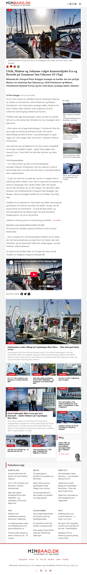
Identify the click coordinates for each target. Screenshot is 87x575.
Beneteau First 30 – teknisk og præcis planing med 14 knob (68, 535)
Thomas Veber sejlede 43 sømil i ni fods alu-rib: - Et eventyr (18, 535)
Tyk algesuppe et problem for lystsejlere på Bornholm (43, 476)
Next (77, 37)
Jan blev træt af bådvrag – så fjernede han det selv (18, 450)
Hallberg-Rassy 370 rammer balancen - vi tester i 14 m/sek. (66, 516)
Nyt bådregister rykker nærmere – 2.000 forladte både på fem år (68, 476)
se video (57, 220)
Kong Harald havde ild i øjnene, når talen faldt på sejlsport (17, 476)
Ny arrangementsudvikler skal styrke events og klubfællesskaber (43, 516)
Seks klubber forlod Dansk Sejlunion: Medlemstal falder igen (43, 533)
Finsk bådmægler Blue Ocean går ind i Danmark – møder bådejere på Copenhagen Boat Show (27, 415)
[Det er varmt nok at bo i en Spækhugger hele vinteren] (72, 168)
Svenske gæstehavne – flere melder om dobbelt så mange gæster (42, 495)
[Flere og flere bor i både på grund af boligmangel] (72, 148)
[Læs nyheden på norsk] (14, 67)
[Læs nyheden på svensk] (18, 67)
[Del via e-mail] (29, 294)
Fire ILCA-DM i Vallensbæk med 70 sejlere (68, 379)
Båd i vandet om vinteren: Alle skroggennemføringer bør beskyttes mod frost (72, 117)
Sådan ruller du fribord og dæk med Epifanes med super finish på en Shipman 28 (64, 447)
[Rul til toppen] (83, 571)
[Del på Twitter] (25, 294)
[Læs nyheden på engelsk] (7, 67)
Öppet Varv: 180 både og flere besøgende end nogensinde (68, 498)
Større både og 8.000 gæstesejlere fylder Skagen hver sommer (41, 485)
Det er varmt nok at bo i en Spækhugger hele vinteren (71, 177)
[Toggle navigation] (80, 4)
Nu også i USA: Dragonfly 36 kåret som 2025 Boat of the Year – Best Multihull (68, 526)
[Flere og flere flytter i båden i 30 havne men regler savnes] (72, 128)
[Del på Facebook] (21, 294)
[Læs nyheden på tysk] (11, 67)
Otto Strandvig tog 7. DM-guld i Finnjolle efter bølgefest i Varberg (42, 451)
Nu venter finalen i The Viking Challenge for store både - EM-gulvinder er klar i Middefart (68, 404)
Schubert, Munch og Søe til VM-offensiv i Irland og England (68, 427)
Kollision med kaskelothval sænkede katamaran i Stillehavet (17, 516)
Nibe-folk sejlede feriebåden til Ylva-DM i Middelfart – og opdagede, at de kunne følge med (43, 380)
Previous (10, 37)
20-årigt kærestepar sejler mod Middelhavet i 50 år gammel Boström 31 (18, 526)
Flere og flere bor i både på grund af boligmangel (71, 156)
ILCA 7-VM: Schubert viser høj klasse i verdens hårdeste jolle (18, 379)
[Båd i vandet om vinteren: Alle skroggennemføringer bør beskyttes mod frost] (72, 107)
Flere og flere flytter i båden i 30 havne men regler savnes (70, 137)
